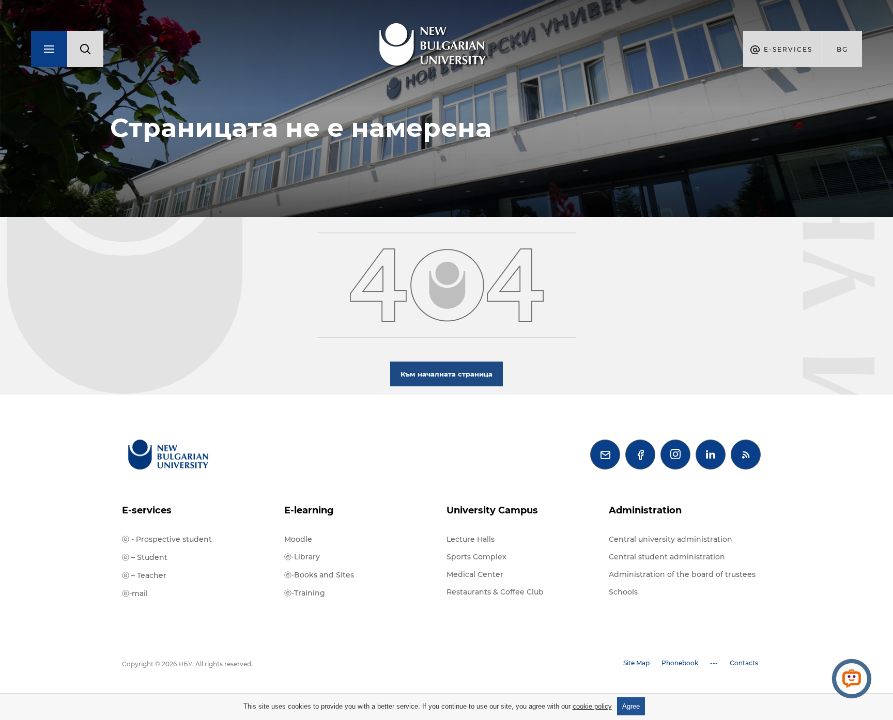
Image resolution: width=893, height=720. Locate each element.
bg (842, 49)
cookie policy (592, 706)
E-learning (309, 510)
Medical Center (474, 574)
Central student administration (667, 556)
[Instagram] (675, 454)
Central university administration (670, 539)
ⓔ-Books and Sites (319, 575)
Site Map (636, 663)
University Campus (492, 510)
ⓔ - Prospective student (167, 539)
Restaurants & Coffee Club (495, 592)
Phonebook (679, 663)
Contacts (744, 663)
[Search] (85, 49)
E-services (147, 510)
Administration (645, 510)
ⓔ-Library (302, 556)
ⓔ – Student (144, 557)
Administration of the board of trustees (682, 574)
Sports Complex (476, 556)
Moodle (298, 539)
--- (714, 663)
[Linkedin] (711, 454)
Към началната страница (446, 374)
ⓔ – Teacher (144, 575)
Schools (623, 592)
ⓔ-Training (304, 593)
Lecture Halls (470, 539)
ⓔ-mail (135, 593)
